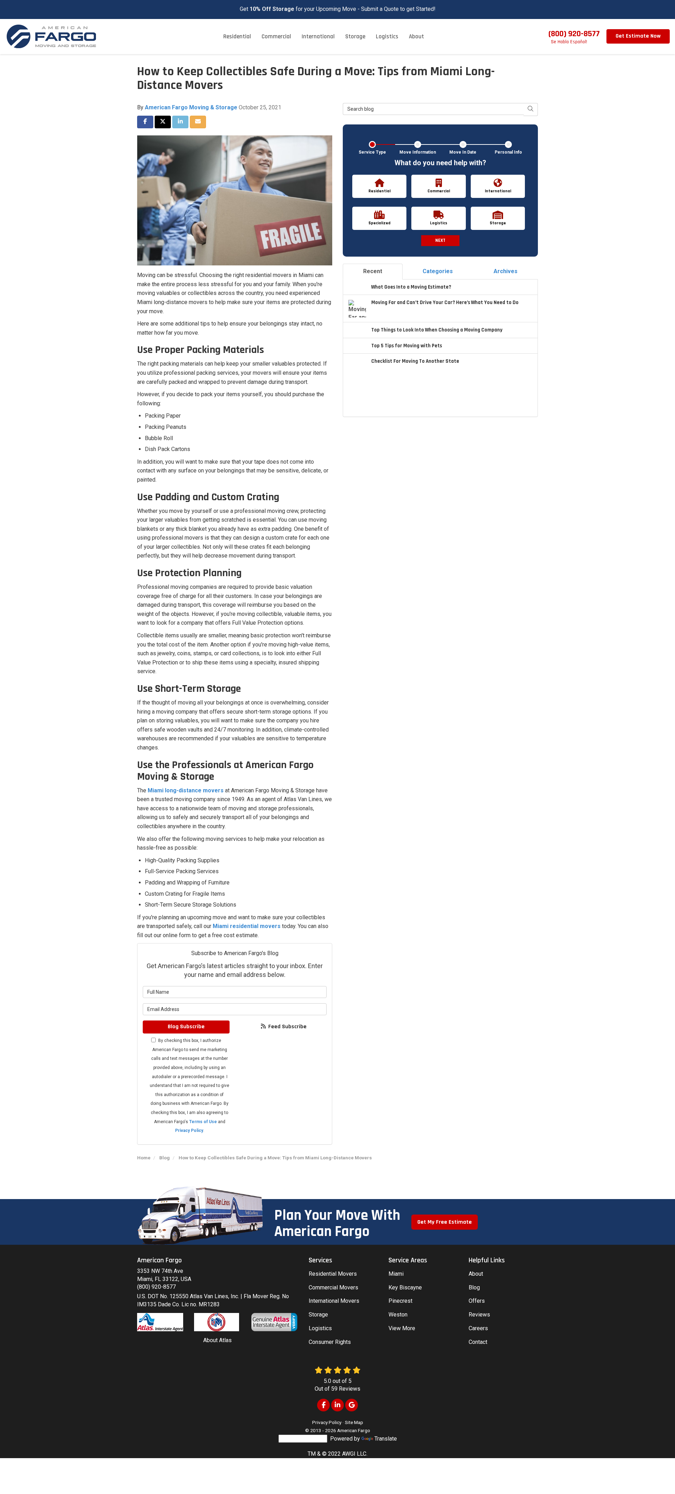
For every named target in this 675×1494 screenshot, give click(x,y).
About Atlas (217, 1340)
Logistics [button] (387, 36)
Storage (318, 1314)
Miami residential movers (247, 926)
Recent (372, 271)
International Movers (334, 1300)
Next (440, 240)
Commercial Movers (333, 1287)
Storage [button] (355, 36)
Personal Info (508, 152)
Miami (396, 1273)
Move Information (417, 152)
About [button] (416, 36)
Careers (478, 1328)
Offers (477, 1300)
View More (401, 1328)
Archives (506, 271)
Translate (385, 1438)
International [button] (318, 36)
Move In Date (462, 152)
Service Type (372, 152)
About (476, 1273)
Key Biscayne (405, 1287)
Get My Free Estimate (444, 1222)
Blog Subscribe (186, 1026)
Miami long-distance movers (186, 790)
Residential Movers (333, 1273)
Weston (397, 1314)
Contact (478, 1342)
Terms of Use (203, 1121)
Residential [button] (237, 36)
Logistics (320, 1328)
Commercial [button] (276, 36)
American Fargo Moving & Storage (191, 107)
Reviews (479, 1314)
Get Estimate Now (638, 36)
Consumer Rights (330, 1342)
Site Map (354, 1422)
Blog (474, 1287)
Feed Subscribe (287, 1026)
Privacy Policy (189, 1130)
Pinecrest (400, 1300)
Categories (438, 271)
